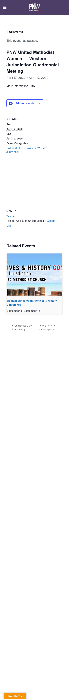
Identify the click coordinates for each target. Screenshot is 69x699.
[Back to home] (34, 7)
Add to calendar (25, 103)
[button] (4, 7)
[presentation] (34, 274)
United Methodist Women (21, 148)
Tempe (10, 216)
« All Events (14, 32)
